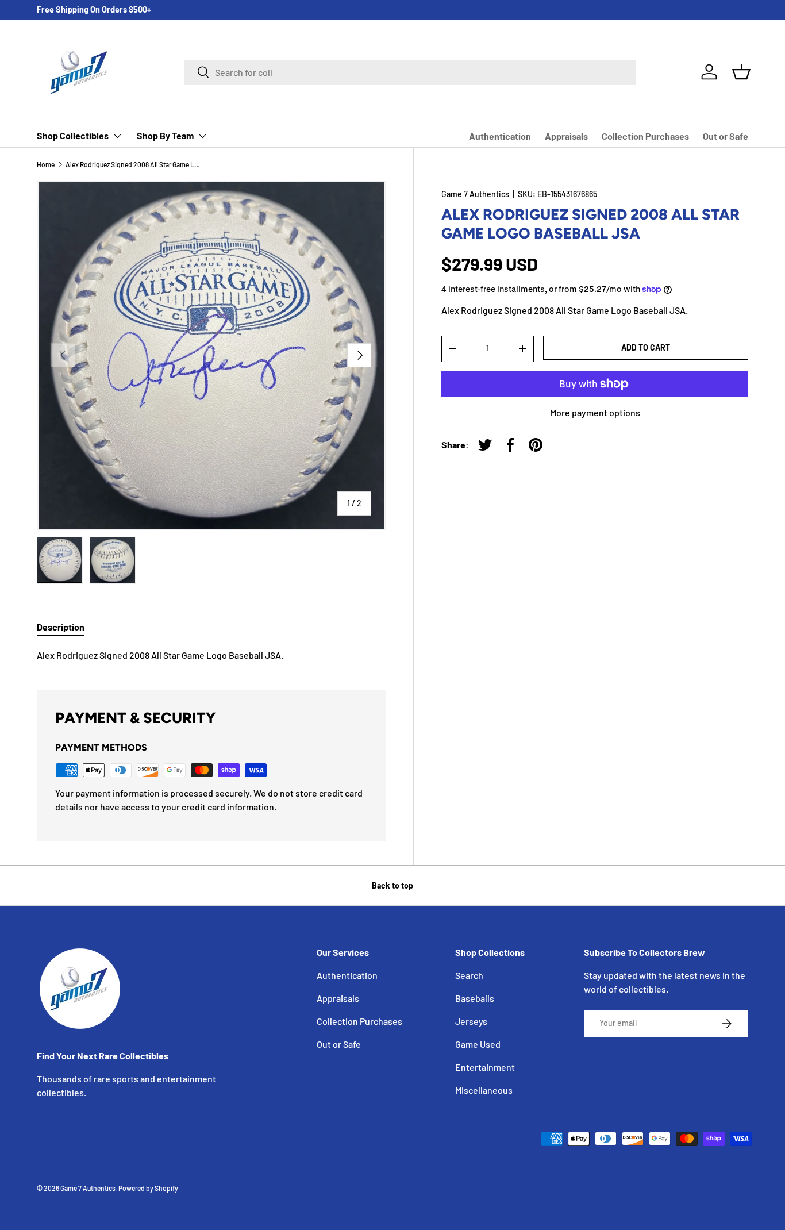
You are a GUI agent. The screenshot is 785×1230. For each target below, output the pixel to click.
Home (46, 164)
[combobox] (410, 71)
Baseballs (474, 998)
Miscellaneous (484, 1090)
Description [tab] (60, 626)
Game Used (478, 1044)
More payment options (595, 412)
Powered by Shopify (148, 1188)
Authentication (500, 135)
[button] (741, 71)
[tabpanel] (211, 655)
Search (469, 975)
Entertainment (485, 1067)
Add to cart (645, 347)
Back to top (392, 885)
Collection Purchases (645, 135)
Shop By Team (165, 135)
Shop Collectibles (73, 135)
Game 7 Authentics (475, 194)
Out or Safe (725, 135)
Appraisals (566, 135)
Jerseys (471, 1021)
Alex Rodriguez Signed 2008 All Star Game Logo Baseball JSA (134, 164)
